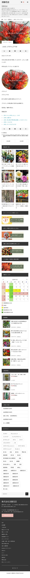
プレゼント (17, 449)
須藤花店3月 (6, 473)
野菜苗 (12, 467)
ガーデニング (6, 439)
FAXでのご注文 (5, 555)
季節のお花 (4, 559)
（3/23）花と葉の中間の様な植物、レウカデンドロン (15, 120)
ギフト (14, 439)
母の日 (4, 461)
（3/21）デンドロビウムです (9, 124)
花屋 (18, 135)
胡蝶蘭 (17, 461)
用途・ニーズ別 (5, 532)
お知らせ (3, 550)
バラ (15, 442)
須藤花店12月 (16, 485)
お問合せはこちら (7, 515)
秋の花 (11, 461)
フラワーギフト (17, 134)
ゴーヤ (20, 439)
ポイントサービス (5, 538)
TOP (2, 522)
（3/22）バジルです (7, 122)
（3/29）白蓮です (7, 117)
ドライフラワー (6, 442)
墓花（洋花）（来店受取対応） (10, 415)
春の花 (18, 455)
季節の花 (24, 452)
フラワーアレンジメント (8, 445)
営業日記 (10, 42)
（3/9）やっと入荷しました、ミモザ (11, 115)
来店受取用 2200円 (7, 412)
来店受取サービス (5, 536)
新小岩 (4, 135)
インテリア (5, 436)
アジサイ (5, 433)
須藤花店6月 (15, 476)
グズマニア (12, 134)
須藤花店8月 (15, 479)
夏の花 (16, 452)
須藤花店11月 (6, 485)
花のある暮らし (6, 464)
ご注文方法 (4, 527)
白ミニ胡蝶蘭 (6, 423)
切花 (11, 452)
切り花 (4, 452)
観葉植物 (5, 467)
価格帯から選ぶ (5, 534)
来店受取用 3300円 (7, 419)
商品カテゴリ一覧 (5, 529)
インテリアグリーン (16, 436)
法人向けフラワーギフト (6, 548)
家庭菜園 (5, 455)
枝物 (20, 458)
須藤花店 (5, 2)
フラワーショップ (24, 134)
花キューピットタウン (6, 562)
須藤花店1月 (13, 470)
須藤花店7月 (6, 479)
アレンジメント (6, 134)
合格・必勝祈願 (5, 545)
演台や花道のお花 (5, 543)
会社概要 (3, 525)
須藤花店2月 (23, 470)
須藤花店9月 (6, 482)
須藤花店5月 (6, 476)
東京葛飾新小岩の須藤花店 (11, 135)
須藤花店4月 (15, 473)
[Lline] (15, 51)
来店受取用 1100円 (7, 408)
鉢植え (18, 467)
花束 (20, 135)
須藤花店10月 (15, 482)
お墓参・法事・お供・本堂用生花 (8, 541)
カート (3, 552)
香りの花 (5, 489)
